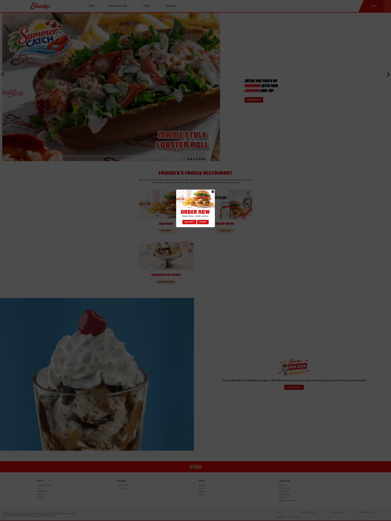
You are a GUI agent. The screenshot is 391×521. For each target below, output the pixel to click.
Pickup (202, 222)
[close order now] (213, 192)
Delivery (189, 222)
